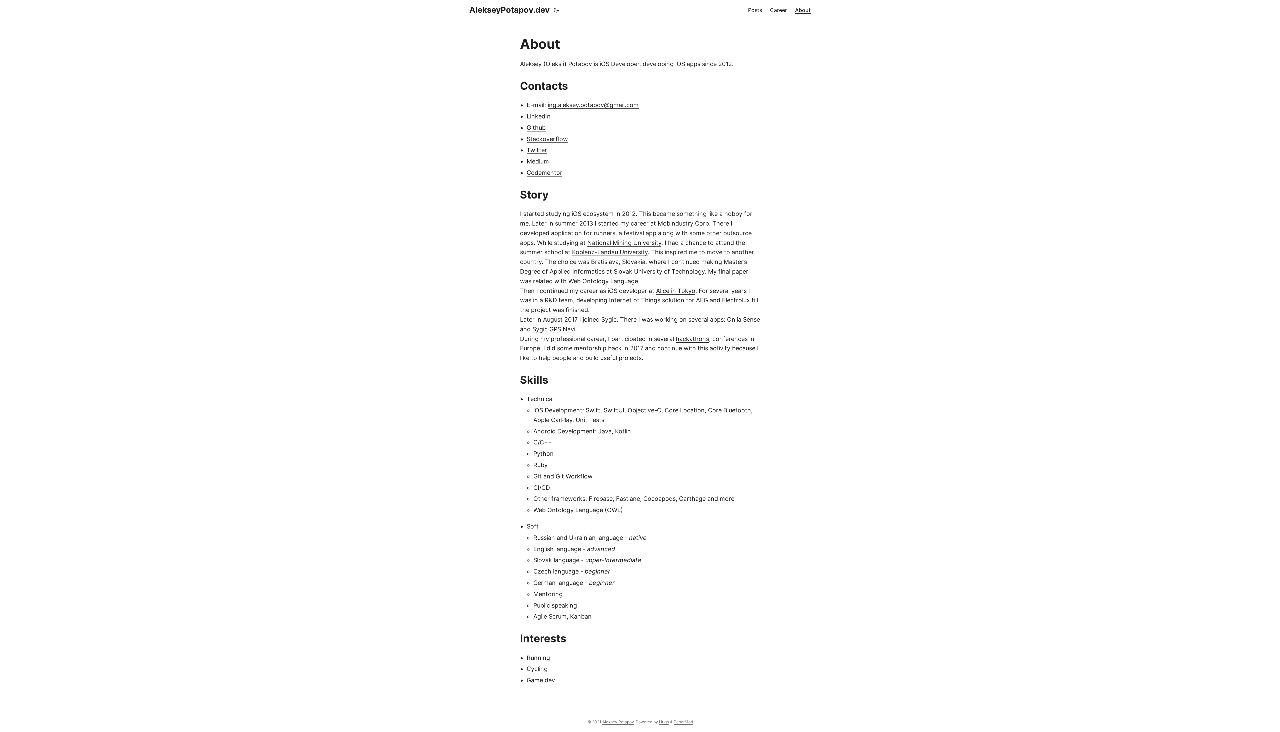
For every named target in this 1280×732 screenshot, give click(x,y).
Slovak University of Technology (659, 271)
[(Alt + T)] (556, 10)
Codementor (544, 172)
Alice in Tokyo (675, 290)
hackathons (692, 338)
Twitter (537, 149)
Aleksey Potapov (618, 721)
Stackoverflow (547, 138)
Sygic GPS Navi (553, 329)
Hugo (664, 721)
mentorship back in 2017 (608, 348)
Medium (538, 161)
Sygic (609, 319)
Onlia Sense (743, 319)
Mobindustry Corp (683, 223)
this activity (714, 348)
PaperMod (683, 721)
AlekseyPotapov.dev (509, 10)
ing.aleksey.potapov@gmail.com (593, 104)
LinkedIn (539, 116)
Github (536, 127)
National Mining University (624, 242)
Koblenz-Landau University (610, 252)
